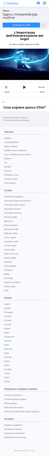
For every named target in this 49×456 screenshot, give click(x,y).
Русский (7, 320)
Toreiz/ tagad (10, 237)
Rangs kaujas (10, 286)
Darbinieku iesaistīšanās (14, 433)
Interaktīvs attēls (11, 241)
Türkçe (7, 373)
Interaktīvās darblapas (13, 197)
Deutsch (7, 324)
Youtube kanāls (10, 179)
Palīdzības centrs (11, 175)
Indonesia (8, 349)
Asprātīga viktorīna (12, 209)
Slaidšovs (8, 262)
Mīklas (7, 274)
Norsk (6, 353)
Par (5, 163)
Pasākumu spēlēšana (13, 425)
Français (7, 316)
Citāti (6, 290)
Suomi (7, 365)
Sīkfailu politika (10, 403)
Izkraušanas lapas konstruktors (17, 201)
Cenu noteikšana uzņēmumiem (17, 154)
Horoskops (8, 278)
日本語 (7, 382)
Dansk (6, 361)
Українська (9, 337)
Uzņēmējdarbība (11, 142)
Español (7, 308)
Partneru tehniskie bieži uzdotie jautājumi (22, 411)
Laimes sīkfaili (10, 246)
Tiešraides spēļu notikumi (15, 205)
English (7, 304)
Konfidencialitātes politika (15, 399)
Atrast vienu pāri (11, 254)
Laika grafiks (9, 250)
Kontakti (7, 167)
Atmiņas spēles (10, 217)
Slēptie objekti (10, 258)
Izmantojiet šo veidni (21, 25)
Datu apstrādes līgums (13, 407)
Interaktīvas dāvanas (13, 429)
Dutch (6, 345)
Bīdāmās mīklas (11, 233)
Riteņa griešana (11, 225)
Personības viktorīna (13, 213)
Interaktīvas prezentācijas (15, 437)
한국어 (7, 377)
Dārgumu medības (12, 282)
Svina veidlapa (10, 266)
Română (7, 369)
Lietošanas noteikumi (13, 395)
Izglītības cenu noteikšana (15, 150)
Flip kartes (8, 270)
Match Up (8, 221)
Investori (7, 171)
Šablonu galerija (11, 146)
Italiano (7, 328)
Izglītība (7, 138)
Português (8, 312)
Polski (6, 333)
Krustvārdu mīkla (11, 229)
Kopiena (7, 158)
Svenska (7, 357)
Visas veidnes (10, 183)
